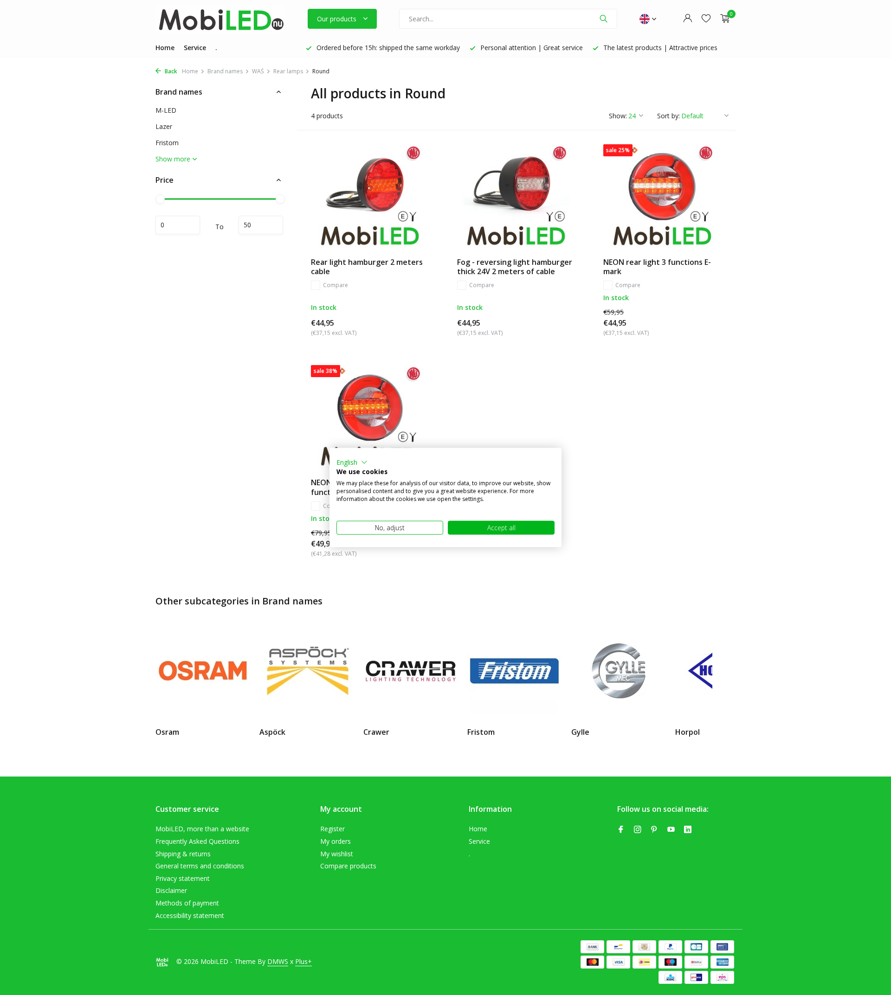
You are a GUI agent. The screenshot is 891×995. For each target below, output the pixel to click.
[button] (352, 462)
